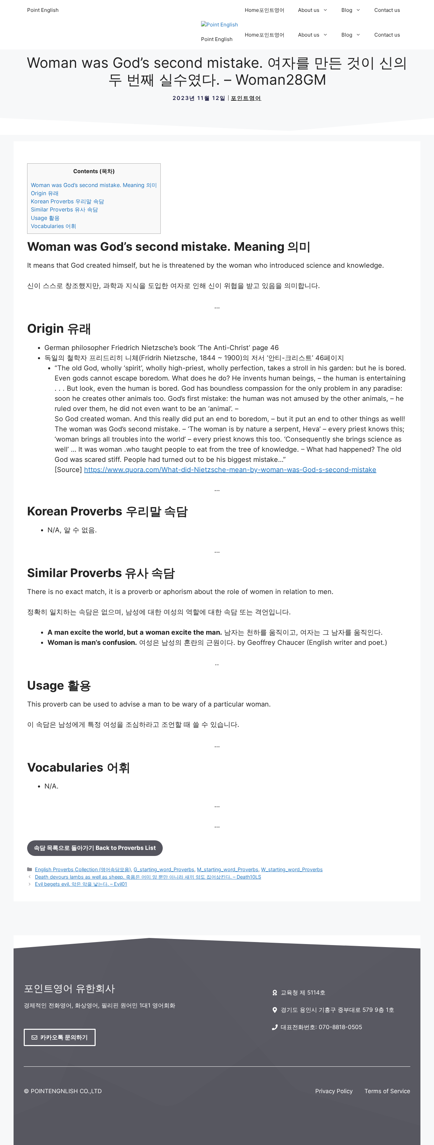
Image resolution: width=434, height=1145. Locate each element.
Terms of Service (387, 1091)
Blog (346, 10)
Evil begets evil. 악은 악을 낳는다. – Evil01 (81, 884)
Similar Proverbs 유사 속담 (64, 209)
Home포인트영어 (264, 10)
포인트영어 (246, 98)
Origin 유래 (45, 193)
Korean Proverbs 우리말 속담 (67, 201)
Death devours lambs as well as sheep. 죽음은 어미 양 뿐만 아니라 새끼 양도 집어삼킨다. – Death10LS (148, 877)
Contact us (387, 10)
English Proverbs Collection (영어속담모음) (83, 869)
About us (308, 10)
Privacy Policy (334, 1091)
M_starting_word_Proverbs (227, 869)
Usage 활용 (45, 217)
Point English (43, 10)
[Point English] (219, 25)
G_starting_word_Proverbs (164, 869)
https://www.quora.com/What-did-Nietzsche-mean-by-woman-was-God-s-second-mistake (230, 470)
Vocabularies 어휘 (53, 226)
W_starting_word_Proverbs (292, 869)
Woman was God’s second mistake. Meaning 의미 (94, 185)
